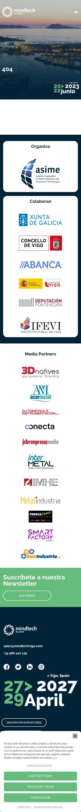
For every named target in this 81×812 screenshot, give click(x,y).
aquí (54, 757)
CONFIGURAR (40, 797)
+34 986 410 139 (15, 653)
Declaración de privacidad (48, 807)
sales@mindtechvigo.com (23, 646)
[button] (75, 736)
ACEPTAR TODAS (40, 776)
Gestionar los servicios (39, 765)
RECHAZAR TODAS (41, 787)
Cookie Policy (24, 807)
